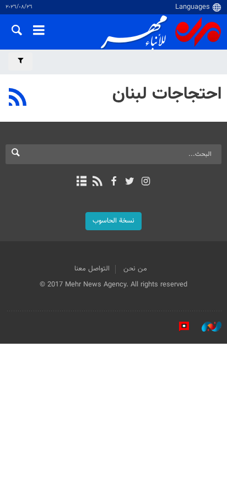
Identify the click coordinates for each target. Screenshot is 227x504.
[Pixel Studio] (178, 327)
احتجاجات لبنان (166, 94)
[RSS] (18, 98)
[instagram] (146, 182)
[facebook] (113, 182)
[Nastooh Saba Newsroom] (206, 327)
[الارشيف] (81, 182)
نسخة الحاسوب (113, 220)
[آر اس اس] (97, 182)
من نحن (135, 268)
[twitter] (130, 182)
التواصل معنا (92, 268)
